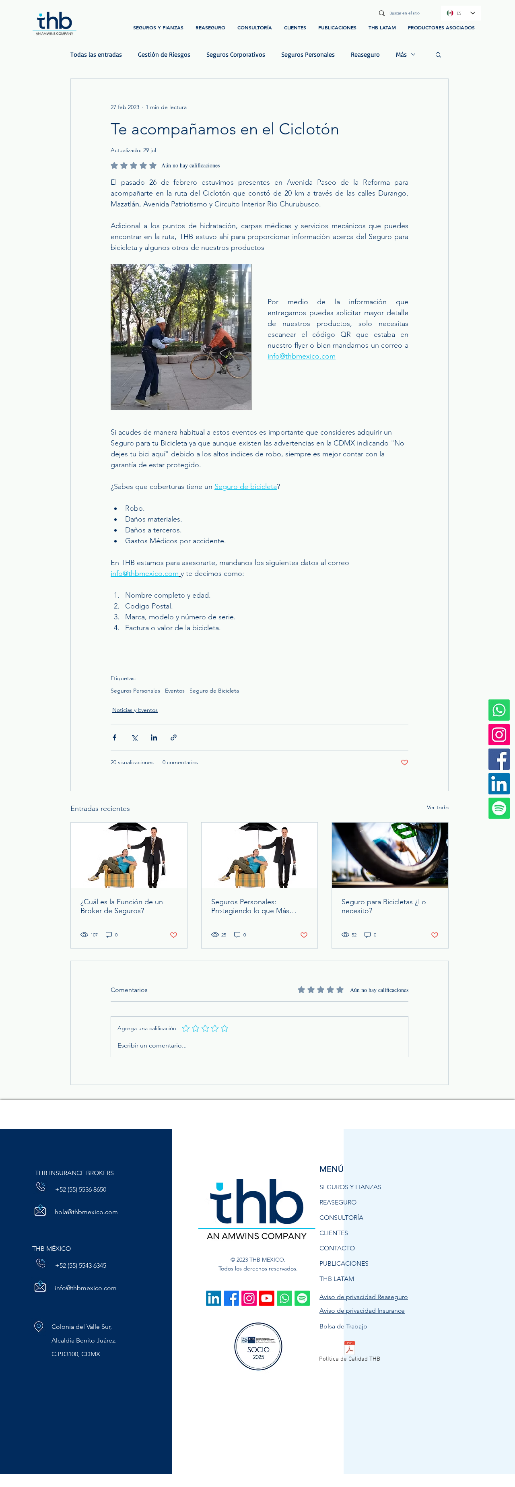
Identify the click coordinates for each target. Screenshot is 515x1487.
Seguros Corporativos (235, 54)
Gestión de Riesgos (164, 54)
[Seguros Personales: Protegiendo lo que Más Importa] (260, 855)
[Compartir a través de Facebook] (114, 737)
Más (401, 54)
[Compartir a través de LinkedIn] (154, 737)
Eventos (175, 690)
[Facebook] (499, 759)
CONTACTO (337, 1248)
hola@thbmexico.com (86, 1212)
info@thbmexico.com (86, 1288)
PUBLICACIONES (344, 1263)
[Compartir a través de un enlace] (173, 737)
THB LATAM (336, 1279)
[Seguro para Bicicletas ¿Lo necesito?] (390, 855)
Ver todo (438, 807)
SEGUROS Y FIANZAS (350, 1187)
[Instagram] (499, 734)
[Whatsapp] (284, 1298)
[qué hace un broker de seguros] (129, 855)
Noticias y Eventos (135, 710)
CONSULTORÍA (341, 1217)
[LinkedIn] (499, 783)
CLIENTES (333, 1233)
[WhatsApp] (499, 710)
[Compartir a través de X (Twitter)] (134, 737)
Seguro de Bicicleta (214, 690)
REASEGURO (337, 1202)
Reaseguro (365, 54)
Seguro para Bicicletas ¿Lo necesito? (384, 906)
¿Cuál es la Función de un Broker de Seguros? (121, 906)
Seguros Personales (308, 54)
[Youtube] (266, 1298)
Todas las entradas (96, 54)
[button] (438, 54)
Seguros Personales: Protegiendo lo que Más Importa (250, 906)
